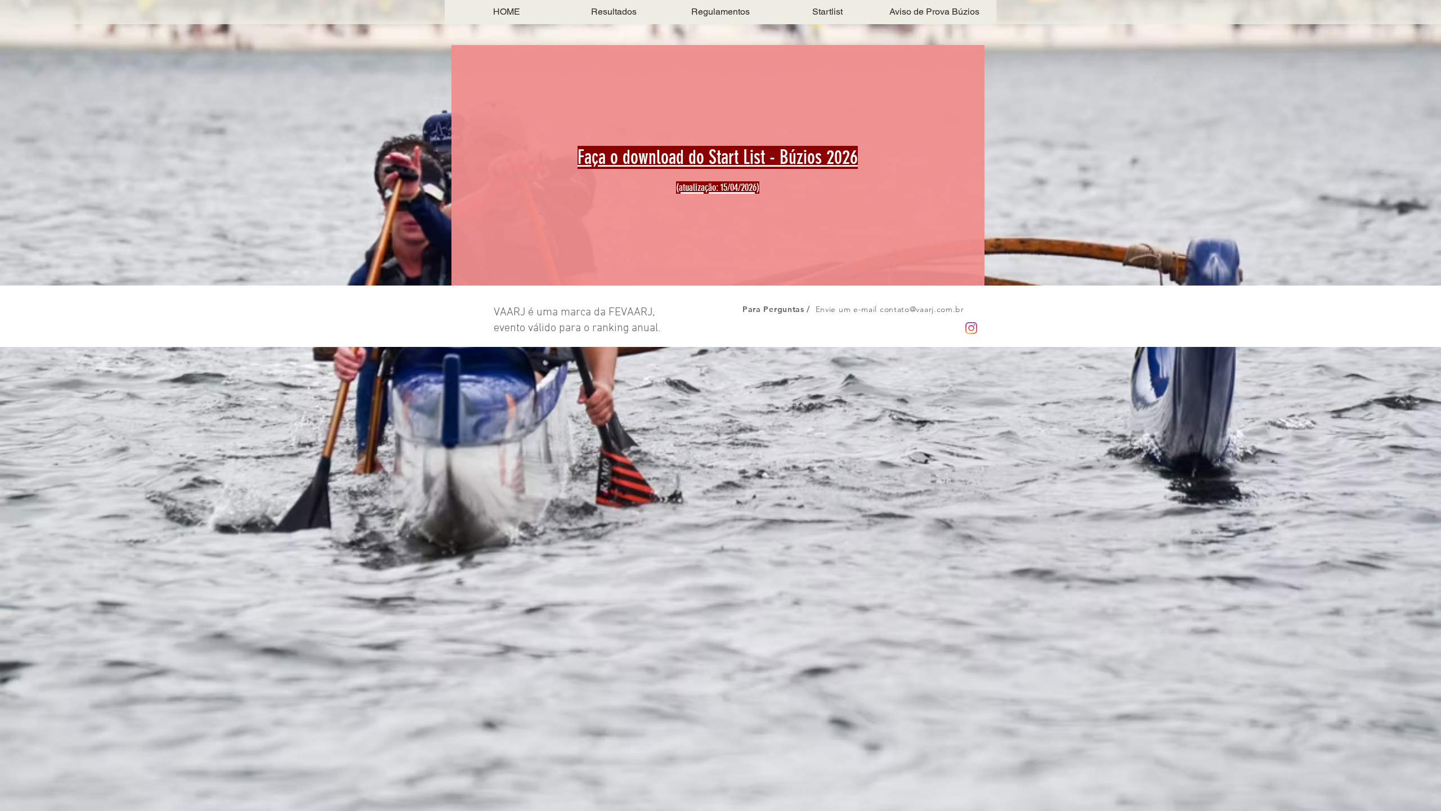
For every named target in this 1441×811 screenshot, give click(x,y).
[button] (613, 11)
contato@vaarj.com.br (922, 309)
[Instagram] (971, 328)
